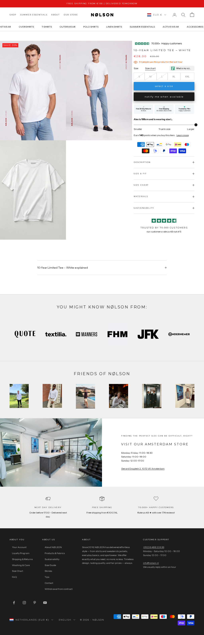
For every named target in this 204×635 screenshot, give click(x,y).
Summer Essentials (142, 26)
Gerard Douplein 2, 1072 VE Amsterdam (143, 468)
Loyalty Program (20, 553)
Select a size (164, 86)
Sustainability (52, 559)
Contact (49, 582)
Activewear (171, 26)
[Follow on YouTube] (45, 603)
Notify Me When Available (164, 96)
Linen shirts (114, 26)
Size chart (150, 68)
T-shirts (47, 26)
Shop (13, 15)
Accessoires (195, 26)
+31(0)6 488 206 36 (153, 547)
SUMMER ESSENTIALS (33, 15)
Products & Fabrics (55, 553)
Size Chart (17, 570)
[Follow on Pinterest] (35, 603)
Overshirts (26, 26)
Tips (47, 576)
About (55, 15)
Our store (71, 15)
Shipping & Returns (22, 559)
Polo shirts (90, 26)
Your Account (19, 547)
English (65, 619)
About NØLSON (53, 547)
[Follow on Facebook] (14, 603)
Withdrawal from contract (59, 588)
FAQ (14, 576)
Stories (48, 570)
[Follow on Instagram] (24, 603)
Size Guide (50, 565)
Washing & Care (21, 565)
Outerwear (68, 26)
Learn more (183, 135)
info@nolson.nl (151, 562)
